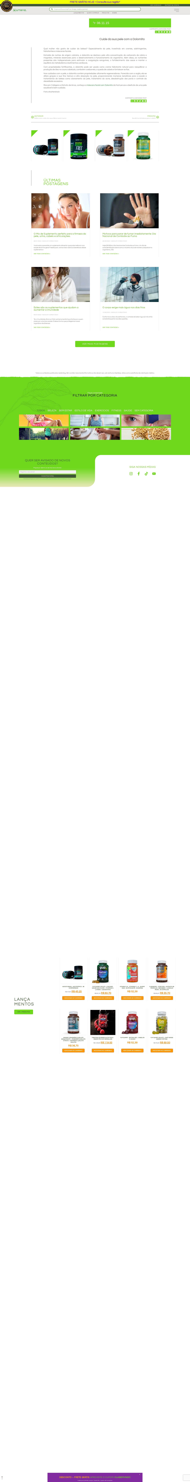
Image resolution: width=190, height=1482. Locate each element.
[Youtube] (154, 474)
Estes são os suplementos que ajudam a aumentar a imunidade (56, 308)
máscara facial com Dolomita (100, 85)
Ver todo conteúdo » (42, 253)
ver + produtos (23, 1012)
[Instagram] (131, 474)
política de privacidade (51, 478)
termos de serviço (61, 478)
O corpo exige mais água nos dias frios (124, 307)
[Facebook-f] (139, 474)
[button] (156, 32)
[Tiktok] (146, 474)
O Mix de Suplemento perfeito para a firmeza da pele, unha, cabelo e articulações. (60, 235)
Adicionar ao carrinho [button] (73, 998)
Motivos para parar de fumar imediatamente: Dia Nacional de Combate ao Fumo (129, 235)
